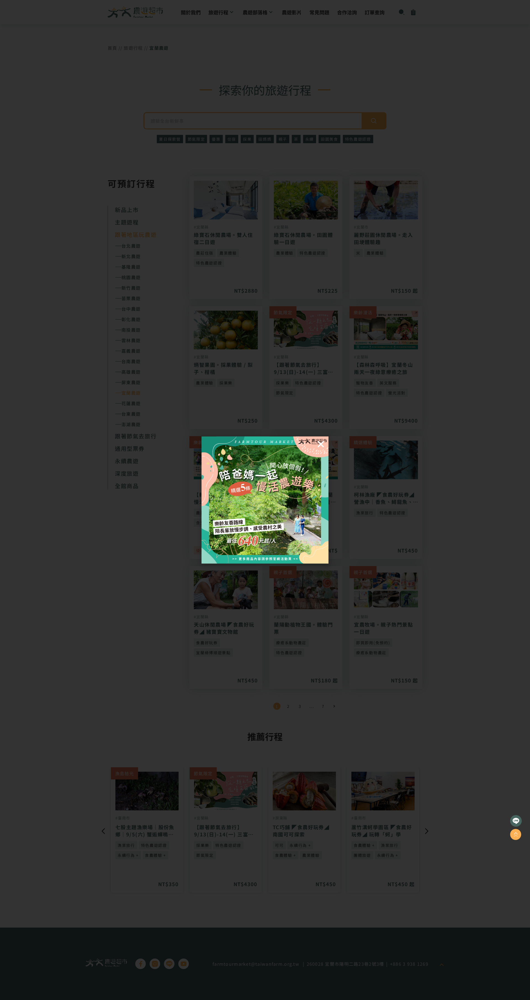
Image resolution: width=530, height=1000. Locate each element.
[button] (320, 444)
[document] (265, 500)
